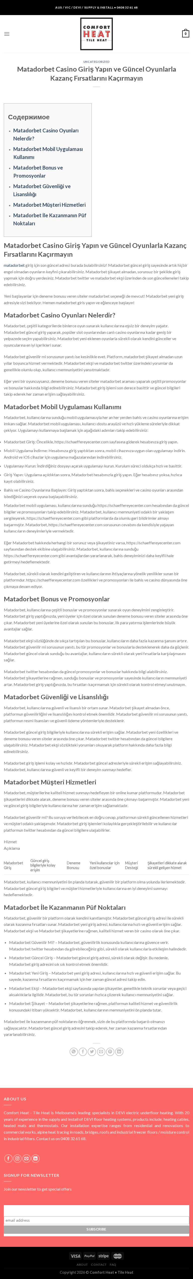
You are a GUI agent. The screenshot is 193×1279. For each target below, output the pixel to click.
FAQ (113, 1264)
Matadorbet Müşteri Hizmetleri (49, 205)
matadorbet (14, 265)
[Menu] (7, 34)
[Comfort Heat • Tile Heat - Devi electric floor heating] (96, 34)
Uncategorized (96, 61)
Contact (99, 1264)
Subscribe (96, 1210)
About (82, 1264)
